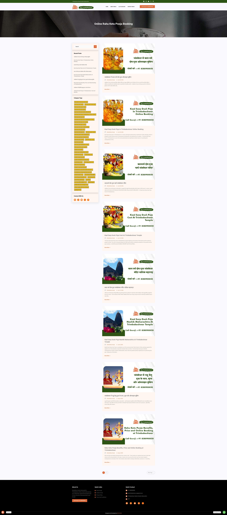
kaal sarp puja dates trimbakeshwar (81, 137)
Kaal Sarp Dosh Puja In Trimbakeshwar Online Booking (83, 61)
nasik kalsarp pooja (78, 162)
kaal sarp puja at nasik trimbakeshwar (82, 134)
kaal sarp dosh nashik (79, 104)
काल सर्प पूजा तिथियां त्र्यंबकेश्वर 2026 (80, 182)
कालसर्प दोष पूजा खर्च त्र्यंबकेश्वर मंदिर (80, 64)
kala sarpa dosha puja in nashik (80, 147)
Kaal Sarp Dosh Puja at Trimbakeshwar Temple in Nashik (85, 114)
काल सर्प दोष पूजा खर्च (91, 177)
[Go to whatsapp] (224, 512)
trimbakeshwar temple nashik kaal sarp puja (83, 172)
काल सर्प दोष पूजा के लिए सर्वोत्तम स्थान (80, 177)
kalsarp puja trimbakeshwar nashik (81, 152)
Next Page (151, 472)
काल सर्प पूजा (88, 179)
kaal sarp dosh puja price (79, 132)
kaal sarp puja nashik (79, 142)
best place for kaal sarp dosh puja (81, 101)
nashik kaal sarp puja (79, 154)
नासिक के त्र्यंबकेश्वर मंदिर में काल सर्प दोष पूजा (81, 187)
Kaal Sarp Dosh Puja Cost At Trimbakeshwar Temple (85, 68)
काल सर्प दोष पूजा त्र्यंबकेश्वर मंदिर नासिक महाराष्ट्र (82, 71)
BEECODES (119, 513)
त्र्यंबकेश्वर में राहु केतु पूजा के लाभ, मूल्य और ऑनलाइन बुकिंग (84, 79)
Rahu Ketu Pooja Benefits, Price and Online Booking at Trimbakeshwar (85, 83)
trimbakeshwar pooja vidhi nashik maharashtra (83, 169)
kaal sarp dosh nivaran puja (90, 104)
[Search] (95, 46)
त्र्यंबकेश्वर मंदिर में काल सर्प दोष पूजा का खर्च (81, 184)
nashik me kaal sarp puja (79, 157)
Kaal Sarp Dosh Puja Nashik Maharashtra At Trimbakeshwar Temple (83, 75)
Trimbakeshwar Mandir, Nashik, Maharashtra (137, 496)
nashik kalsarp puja (88, 154)
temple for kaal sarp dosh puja (80, 167)
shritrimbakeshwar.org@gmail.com (135, 493)
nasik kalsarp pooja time (88, 162)
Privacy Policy (99, 495)
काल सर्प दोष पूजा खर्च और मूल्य (79, 179)
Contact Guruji (99, 492)
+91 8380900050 (131, 490)
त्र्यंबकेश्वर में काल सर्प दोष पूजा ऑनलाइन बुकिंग (82, 56)
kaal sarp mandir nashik (90, 132)
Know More (107, 89)
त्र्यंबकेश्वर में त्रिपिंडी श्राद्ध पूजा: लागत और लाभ (82, 87)
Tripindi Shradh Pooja (79, 174)
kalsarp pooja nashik (78, 149)
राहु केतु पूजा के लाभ (78, 189)
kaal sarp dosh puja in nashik (80, 124)
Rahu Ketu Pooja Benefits (79, 164)
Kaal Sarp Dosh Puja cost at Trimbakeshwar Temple (84, 119)
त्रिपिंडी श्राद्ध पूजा (91, 182)
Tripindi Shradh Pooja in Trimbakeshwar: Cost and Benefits (84, 91)
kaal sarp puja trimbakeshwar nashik (81, 144)
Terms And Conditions (101, 497)
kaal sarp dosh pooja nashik (80, 109)
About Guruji (99, 490)
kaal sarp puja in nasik (90, 139)
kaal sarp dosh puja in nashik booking (82, 127)
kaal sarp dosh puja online (79, 129)
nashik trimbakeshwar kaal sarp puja (81, 159)
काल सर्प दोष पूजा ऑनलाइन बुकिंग (90, 174)
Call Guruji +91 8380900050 (147, 6)
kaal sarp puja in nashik (79, 139)
